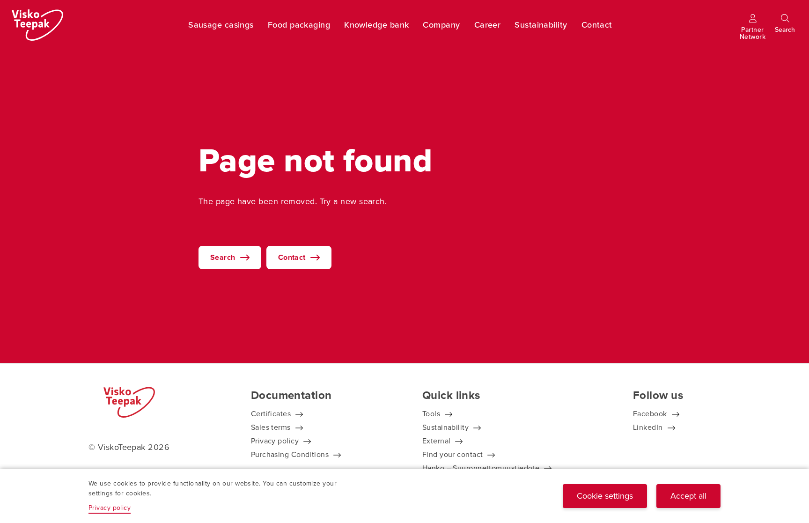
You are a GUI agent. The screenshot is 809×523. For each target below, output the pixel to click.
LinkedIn (648, 427)
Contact (596, 25)
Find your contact (452, 454)
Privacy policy (275, 440)
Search (222, 257)
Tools (431, 413)
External (436, 440)
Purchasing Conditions (290, 454)
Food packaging (299, 25)
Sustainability (541, 25)
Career (487, 25)
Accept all (688, 496)
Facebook (650, 413)
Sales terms (271, 427)
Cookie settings (605, 496)
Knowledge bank (376, 25)
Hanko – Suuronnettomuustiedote (481, 468)
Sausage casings (221, 25)
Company (441, 25)
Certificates (271, 413)
